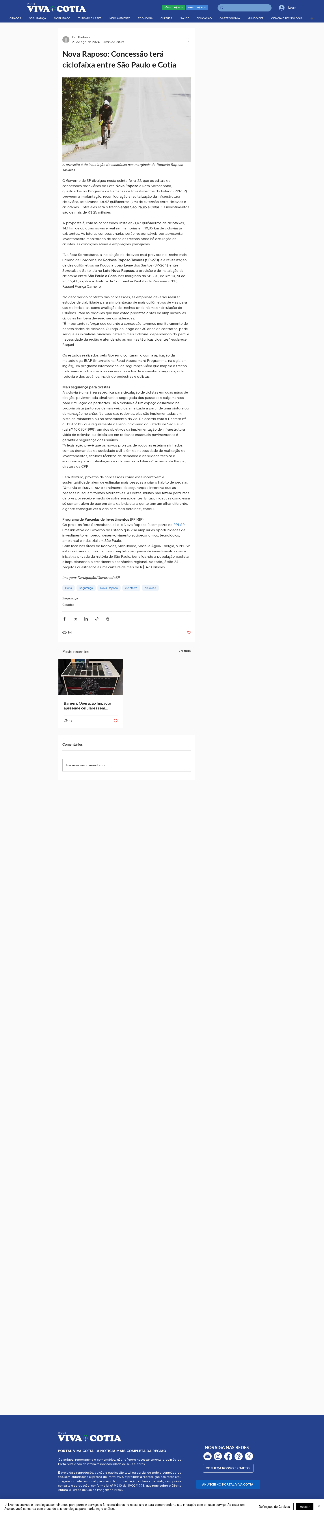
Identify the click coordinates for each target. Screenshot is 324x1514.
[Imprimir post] (108, 619)
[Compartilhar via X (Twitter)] (75, 619)
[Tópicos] (239, 1456)
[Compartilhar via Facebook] (64, 619)
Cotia (68, 588)
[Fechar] (318, 1506)
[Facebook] (228, 1456)
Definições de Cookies (274, 1506)
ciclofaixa (131, 588)
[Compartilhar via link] (97, 619)
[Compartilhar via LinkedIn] (86, 619)
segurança (86, 588)
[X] (249, 1456)
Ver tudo (185, 651)
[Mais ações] (188, 39)
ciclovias (150, 588)
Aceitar (305, 1506)
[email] (207, 1456)
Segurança (70, 598)
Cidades (68, 605)
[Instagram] (218, 1456)
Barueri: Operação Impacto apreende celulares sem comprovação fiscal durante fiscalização (88, 705)
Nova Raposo (109, 588)
